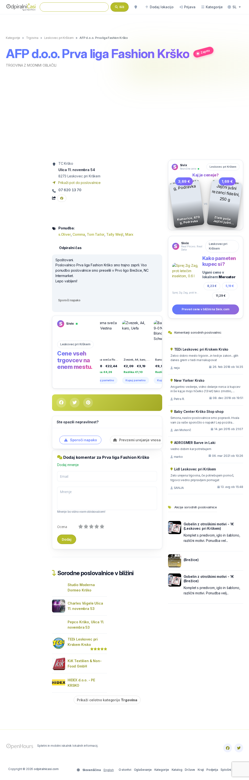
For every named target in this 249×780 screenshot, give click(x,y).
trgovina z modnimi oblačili (31, 65)
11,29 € (221, 295)
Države (190, 769)
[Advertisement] (124, 113)
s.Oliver (64, 234)
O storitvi (125, 769)
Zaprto (205, 52)
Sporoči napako (69, 300)
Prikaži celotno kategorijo (107, 700)
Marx (129, 234)
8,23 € (212, 286)
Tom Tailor (95, 234)
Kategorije (161, 769)
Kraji (201, 769)
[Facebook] (227, 748)
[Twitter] (238, 748)
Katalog (177, 769)
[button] (234, 7)
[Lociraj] (135, 7)
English (109, 770)
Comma (78, 234)
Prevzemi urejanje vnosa (139, 440)
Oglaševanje (143, 769)
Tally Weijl (114, 234)
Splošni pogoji (231, 769)
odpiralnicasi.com (46, 769)
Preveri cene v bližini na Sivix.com (205, 309)
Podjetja (212, 769)
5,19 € (230, 286)
